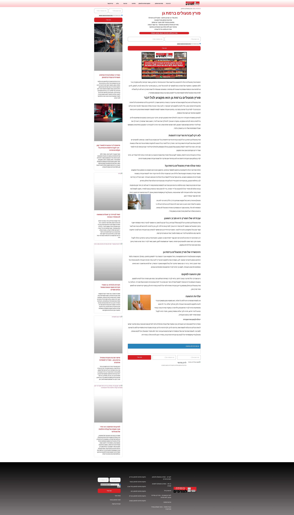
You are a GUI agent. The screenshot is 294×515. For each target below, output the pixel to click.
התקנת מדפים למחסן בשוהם (137, 501)
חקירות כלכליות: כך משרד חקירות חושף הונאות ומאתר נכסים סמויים (110, 287)
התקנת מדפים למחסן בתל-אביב (136, 486)
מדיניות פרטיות (187, 44)
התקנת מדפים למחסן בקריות (137, 496)
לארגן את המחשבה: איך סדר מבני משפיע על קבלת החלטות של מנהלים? (109, 429)
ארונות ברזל (167, 490)
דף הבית (168, 3)
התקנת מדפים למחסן (144, 3)
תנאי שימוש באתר (115, 500)
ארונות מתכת (167, 502)
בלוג (117, 3)
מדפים (134, 3)
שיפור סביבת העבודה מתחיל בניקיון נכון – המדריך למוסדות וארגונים (109, 360)
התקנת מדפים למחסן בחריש (137, 477)
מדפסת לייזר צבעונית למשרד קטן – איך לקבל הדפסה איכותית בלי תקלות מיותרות (108, 147)
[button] (129, 346)
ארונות (125, 3)
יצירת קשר (110, 3)
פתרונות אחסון (159, 3)
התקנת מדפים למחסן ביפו (138, 491)
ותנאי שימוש (180, 44)
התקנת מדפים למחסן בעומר (138, 482)
